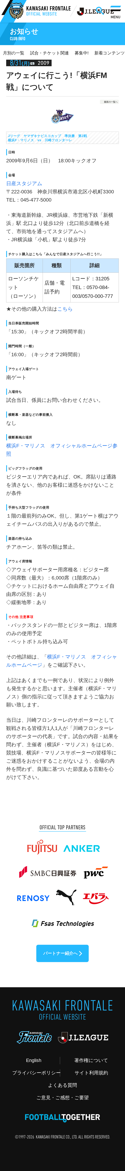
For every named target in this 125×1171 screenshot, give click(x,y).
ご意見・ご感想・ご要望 (62, 1097)
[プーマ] (66, 894)
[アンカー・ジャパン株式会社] (81, 844)
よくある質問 (62, 1085)
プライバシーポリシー (36, 1072)
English (33, 1060)
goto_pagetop (110, 1127)
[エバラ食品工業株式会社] (95, 894)
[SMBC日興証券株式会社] (47, 869)
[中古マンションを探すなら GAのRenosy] (33, 894)
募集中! (82, 53)
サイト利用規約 (91, 1072)
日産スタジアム (24, 183)
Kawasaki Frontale (48, 12)
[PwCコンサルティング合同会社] (95, 869)
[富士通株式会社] (42, 844)
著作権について (91, 1060)
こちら (65, 309)
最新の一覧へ (111, 102)
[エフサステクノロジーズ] (62, 919)
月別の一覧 (13, 53)
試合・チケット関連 (49, 53)
